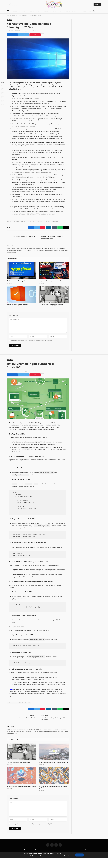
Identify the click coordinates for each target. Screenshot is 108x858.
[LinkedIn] (2, 95)
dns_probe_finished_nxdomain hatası (51, 281)
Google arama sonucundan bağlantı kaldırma (53, 762)
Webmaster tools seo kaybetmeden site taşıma (21, 786)
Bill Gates (9, 221)
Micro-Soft (16, 221)
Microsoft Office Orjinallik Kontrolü (18, 305)
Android (31, 11)
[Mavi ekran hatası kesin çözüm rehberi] (21, 270)
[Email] (2, 103)
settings (68, 855)
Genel (15, 11)
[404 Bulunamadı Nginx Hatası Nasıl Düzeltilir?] (38, 398)
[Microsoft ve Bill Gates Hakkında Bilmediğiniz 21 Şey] (38, 58)
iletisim (92, 11)
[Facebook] (2, 86)
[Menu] (8, 11)
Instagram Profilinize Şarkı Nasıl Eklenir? (24, 718)
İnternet (53, 11)
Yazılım (84, 11)
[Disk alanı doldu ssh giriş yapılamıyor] (54, 294)
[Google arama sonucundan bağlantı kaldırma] (54, 752)
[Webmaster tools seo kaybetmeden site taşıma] (21, 775)
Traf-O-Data (55, 221)
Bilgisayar (75, 11)
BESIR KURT (10, 31)
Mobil (46, 11)
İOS (60, 11)
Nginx (11, 689)
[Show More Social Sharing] (42, 34)
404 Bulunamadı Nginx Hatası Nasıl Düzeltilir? (18, 703)
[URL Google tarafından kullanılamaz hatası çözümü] (54, 775)
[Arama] (100, 11)
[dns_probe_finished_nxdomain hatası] (54, 270)
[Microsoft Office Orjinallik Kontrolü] (21, 294)
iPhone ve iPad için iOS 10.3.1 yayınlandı (24, 236)
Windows (22, 11)
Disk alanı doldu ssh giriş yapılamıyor (51, 305)
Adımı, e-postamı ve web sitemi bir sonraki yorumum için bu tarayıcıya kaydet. (31, 340)
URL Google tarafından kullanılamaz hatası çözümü (53, 787)
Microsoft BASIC (32, 221)
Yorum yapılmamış (26, 31)
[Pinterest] (2, 99)
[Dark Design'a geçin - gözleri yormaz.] (98, 11)
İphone (39, 11)
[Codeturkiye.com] (54, 4)
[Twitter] (2, 90)
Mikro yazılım (41, 221)
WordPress (10, 359)
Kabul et (79, 855)
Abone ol (97, 4)
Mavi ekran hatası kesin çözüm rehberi (19, 281)
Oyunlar (67, 11)
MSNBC (48, 221)
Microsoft (23, 221)
